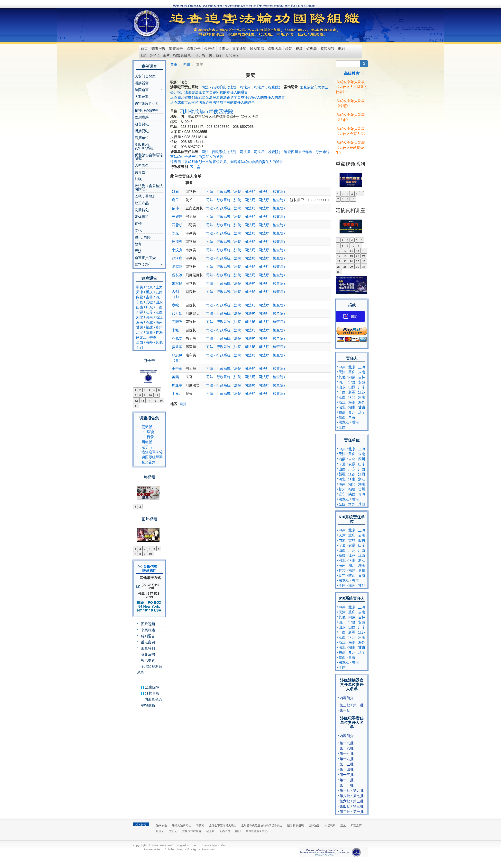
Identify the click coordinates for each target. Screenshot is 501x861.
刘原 (175, 232)
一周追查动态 (151, 698)
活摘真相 (151, 692)
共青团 (140, 171)
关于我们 (216, 54)
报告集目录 (182, 54)
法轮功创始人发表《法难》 (350, 117)
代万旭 (177, 313)
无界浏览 (224, 831)
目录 (150, 436)
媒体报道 (142, 216)
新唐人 (160, 831)
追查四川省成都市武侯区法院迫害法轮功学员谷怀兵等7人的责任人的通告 (227, 97)
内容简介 (347, 697)
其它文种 (142, 265)
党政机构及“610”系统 (144, 146)
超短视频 (327, 48)
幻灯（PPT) (150, 54)
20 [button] (357, 256)
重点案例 (148, 641)
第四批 (345, 806)
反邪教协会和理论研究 (149, 156)
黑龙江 (141, 337)
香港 (152, 337)
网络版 (146, 441)
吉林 (149, 296)
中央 (139, 286)
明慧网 (200, 825)
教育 (138, 243)
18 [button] (345, 256)
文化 (138, 230)
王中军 (177, 368)
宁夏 (139, 301)
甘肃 (139, 326)
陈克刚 (177, 266)
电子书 (200, 54)
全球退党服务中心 (257, 831)
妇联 (138, 178)
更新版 (146, 426)
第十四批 (347, 769)
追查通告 (176, 48)
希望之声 (356, 825)
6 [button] (159, 390)
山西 (139, 306)
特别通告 (148, 635)
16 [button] (161, 400)
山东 (159, 301)
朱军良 (177, 283)
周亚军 (177, 384)
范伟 (175, 207)
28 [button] (345, 266)
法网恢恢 (161, 825)
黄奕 (175, 376)
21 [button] (363, 256)
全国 (139, 341)
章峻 (175, 304)
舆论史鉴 (148, 660)
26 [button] (363, 261)
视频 (299, 48)
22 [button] (338, 261)
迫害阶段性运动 (147, 103)
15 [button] (155, 400)
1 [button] (135, 390)
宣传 (138, 223)
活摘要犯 (142, 130)
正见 (343, 825)
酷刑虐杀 (142, 116)
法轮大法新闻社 (181, 825)
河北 (139, 316)
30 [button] (357, 266)
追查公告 (194, 48)
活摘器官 (142, 82)
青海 (159, 332)
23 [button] (345, 261)
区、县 (195, 166)
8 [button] (140, 395)
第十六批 (347, 758)
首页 (144, 48)
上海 (159, 286)
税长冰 (177, 274)
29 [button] (351, 266)
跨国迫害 (142, 90)
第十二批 (347, 779)
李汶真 (177, 249)
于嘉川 (177, 393)
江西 (159, 311)
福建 (149, 326)
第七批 (358, 795)
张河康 (177, 257)
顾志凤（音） (177, 357)
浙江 (159, 316)
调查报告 (158, 48)
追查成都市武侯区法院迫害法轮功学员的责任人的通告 (212, 102)
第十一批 (347, 784)
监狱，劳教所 (145, 195)
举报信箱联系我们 (149, 568)
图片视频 (148, 623)
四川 (159, 296)
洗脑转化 (142, 209)
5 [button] (154, 390)
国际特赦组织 (295, 825)
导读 (150, 431)
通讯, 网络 (143, 236)
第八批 (345, 795)
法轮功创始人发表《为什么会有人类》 (351, 131)
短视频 (311, 48)
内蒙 (139, 296)
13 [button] (142, 400)
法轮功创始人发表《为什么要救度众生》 (350, 147)
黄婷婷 (177, 216)
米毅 (175, 329)
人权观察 (329, 825)
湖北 (149, 322)
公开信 (209, 48)
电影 (341, 48)
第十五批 (347, 763)
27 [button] (338, 266)
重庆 (149, 291)
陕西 (149, 332)
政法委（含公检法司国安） (149, 187)
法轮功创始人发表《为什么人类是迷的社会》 (351, 86)
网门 (238, 831)
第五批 (358, 800)
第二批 (358, 704)
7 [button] (135, 395)
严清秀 (177, 241)
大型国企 (142, 165)
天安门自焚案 (145, 75)
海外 (149, 341)
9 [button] (145, 395)
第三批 (345, 704)
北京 (149, 286)
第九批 (358, 790)
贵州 (159, 326)
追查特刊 (148, 647)
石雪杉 (177, 224)
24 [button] (351, 261)
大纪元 (173, 831)
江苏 (149, 311)
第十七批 (347, 753)
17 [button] (136, 406)
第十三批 (347, 774)
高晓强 (177, 321)
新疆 (139, 311)
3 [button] (145, 390)
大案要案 (142, 96)
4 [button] (149, 390)
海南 (139, 322)
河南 (149, 316)
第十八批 (347, 748)
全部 (139, 347)
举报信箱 (148, 705)
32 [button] (338, 272)
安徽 (149, 301)
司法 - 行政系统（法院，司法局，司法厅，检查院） (242, 86)
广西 (159, 306)
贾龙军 (177, 346)
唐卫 (175, 199)
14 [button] (148, 400)
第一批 (345, 710)
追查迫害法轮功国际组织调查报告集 (152, 456)
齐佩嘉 (177, 338)
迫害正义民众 (145, 257)
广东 (149, 306)
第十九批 (347, 742)
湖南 (159, 322)
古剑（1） (176, 294)
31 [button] (363, 266)
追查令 (223, 48)
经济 (138, 250)
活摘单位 (142, 137)
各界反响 (148, 654)
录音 (288, 48)
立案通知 (239, 48)
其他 (159, 341)
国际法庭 (314, 825)
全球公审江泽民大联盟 (222, 825)
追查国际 (151, 686)
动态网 (210, 831)
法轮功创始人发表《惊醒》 (350, 103)
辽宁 (139, 332)
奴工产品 (142, 202)
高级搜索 (352, 73)
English (232, 54)
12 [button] (136, 400)
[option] (149, 373)
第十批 (345, 790)
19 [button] (351, 256)
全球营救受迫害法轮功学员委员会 (261, 825)
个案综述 (148, 629)
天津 (139, 291)
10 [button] (150, 395)
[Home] (147, 23)
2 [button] (140, 390)
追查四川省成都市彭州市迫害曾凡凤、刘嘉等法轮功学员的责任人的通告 (226, 161)
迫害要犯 (142, 123)
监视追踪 (257, 48)
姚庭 (175, 191)
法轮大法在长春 (191, 831)
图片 (166, 54)
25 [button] (357, 261)
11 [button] (156, 395)
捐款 (354, 316)
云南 (159, 291)
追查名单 (275, 48)
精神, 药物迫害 (146, 110)
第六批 (345, 800)
